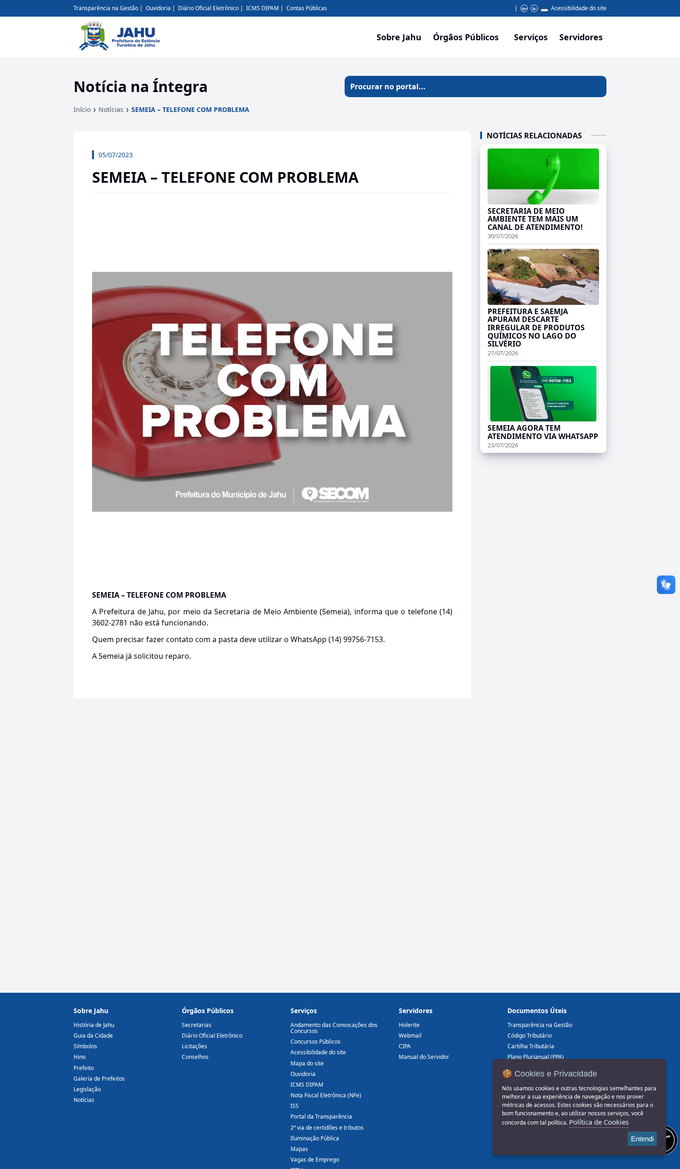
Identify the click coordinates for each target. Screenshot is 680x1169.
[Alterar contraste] (544, 10)
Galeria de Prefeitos (99, 1078)
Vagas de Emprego (315, 1159)
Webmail (410, 1035)
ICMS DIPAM (262, 8)
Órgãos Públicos (208, 1010)
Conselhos (195, 1057)
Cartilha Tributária (530, 1046)
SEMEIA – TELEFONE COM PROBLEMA (190, 109)
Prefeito (84, 1068)
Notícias (111, 109)
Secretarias (196, 1025)
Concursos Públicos (315, 1041)
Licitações (194, 1046)
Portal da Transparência (321, 1116)
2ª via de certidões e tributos (327, 1128)
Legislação (87, 1089)
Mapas (299, 1149)
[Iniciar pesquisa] (595, 86)
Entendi (642, 1139)
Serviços (531, 37)
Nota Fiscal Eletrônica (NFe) (326, 1095)
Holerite (409, 1025)
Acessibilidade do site (578, 8)
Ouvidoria (158, 8)
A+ (524, 9)
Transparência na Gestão (106, 8)
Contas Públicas (306, 8)
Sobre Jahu (399, 37)
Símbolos (85, 1046)
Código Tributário (529, 1035)
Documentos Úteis (537, 1010)
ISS (295, 1106)
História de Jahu (94, 1025)
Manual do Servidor (424, 1057)
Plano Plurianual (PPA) (535, 1057)
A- (534, 9)
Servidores (416, 1010)
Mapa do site (307, 1063)
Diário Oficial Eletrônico (208, 8)
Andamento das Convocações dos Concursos (334, 1028)
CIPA (405, 1046)
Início (82, 109)
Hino (80, 1057)
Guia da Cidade (93, 1035)
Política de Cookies (599, 1121)
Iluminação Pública (315, 1138)
